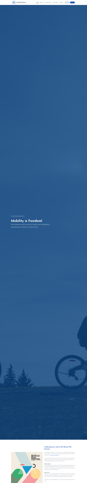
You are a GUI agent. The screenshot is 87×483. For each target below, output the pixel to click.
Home (37, 2)
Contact (67, 2)
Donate (72, 2)
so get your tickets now (54, 455)
